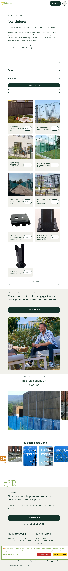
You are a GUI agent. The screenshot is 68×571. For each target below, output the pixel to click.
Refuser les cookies (44, 555)
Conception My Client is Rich (18, 565)
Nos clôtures (19, 15)
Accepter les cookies (59, 555)
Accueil (10, 15)
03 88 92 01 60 (37, 524)
